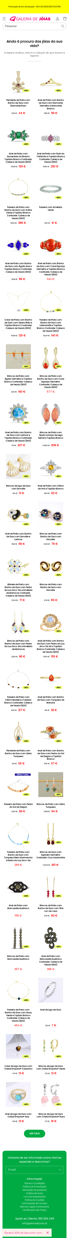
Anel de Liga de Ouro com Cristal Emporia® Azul (18, 1115)
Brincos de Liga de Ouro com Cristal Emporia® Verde (50, 1067)
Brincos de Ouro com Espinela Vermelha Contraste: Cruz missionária (50, 855)
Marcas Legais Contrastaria (34, 1206)
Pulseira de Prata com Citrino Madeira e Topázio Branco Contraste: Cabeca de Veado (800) (18, 701)
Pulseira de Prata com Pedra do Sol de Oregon (18, 805)
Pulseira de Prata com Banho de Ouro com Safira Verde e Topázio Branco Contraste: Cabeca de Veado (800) (18, 213)
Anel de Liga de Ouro (50, 1009)
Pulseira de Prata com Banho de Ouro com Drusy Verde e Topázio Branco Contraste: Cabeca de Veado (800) (18, 1015)
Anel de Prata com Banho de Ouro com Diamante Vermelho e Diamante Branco (51, 104)
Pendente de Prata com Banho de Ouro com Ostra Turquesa (18, 753)
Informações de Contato (34, 1203)
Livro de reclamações (35, 1196)
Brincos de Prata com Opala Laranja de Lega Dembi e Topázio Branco (50, 435)
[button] (4, 18)
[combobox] (34, 26)
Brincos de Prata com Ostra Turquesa (51, 805)
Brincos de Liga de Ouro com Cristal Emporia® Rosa (51, 1115)
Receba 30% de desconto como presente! (24, 1232)
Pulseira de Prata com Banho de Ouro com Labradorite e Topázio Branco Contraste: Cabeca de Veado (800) (51, 325)
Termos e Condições (34, 1183)
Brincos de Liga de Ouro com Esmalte (18, 487)
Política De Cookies (34, 1200)
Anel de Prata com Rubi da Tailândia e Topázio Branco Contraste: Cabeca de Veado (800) (51, 157)
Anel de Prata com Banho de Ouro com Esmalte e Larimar (18, 536)
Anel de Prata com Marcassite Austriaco (18, 907)
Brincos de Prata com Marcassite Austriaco (18, 957)
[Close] (48, 1232)
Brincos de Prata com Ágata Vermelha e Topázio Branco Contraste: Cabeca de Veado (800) (18, 380)
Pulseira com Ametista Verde (50, 208)
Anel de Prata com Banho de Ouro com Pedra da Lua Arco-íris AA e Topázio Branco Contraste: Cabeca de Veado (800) (51, 646)
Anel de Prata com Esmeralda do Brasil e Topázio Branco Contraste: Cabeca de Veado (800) (18, 157)
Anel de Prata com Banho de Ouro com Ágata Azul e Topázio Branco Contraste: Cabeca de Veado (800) (18, 267)
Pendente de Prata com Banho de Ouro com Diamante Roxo (18, 103)
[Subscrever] (59, 1169)
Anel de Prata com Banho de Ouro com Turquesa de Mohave (50, 700)
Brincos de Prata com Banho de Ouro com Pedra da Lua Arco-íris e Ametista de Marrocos (18, 645)
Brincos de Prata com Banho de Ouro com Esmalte (51, 536)
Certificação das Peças (34, 1210)
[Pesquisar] (62, 26)
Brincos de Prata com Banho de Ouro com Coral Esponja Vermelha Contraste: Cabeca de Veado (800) (50, 382)
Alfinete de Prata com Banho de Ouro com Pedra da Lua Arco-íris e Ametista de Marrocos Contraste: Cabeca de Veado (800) (18, 590)
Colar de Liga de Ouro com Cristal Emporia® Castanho (18, 1067)
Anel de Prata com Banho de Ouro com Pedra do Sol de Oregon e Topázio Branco (50, 754)
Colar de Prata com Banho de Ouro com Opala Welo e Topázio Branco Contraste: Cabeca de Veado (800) (18, 324)
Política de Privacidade (34, 1186)
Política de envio (34, 1193)
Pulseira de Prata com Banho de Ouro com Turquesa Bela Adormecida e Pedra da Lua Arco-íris (18, 856)
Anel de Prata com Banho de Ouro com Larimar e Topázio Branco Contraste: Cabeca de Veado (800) (18, 436)
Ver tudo (34, 1133)
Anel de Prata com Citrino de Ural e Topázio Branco (51, 487)
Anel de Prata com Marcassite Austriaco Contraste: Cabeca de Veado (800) (50, 960)
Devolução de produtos (35, 1190)
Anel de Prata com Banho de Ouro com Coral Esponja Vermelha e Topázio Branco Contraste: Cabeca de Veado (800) (51, 269)
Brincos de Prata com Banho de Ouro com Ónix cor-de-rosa (50, 908)
